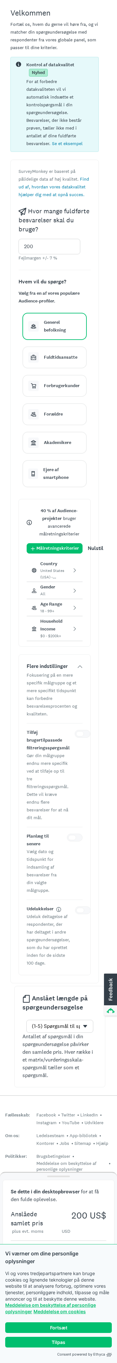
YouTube (70, 1122)
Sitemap (82, 1143)
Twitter (68, 1115)
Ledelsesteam (50, 1135)
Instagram (46, 1122)
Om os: (12, 1136)
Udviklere (93, 1122)
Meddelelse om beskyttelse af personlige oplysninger (66, 1166)
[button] (67, 143)
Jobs (64, 1143)
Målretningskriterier (57, 548)
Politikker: (16, 1156)
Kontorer (45, 1143)
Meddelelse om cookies (59, 1311)
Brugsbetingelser (53, 1156)
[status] (54, 104)
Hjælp (102, 1143)
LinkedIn (89, 1115)
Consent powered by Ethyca (81, 1354)
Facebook (46, 1115)
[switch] (84, 735)
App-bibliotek (83, 1135)
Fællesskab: (17, 1115)
